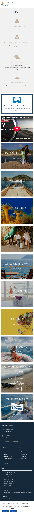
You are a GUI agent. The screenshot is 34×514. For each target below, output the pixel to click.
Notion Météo (17, 62)
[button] (31, 3)
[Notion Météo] (17, 57)
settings (13, 508)
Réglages (21, 511)
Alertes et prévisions (17, 26)
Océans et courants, (17, 82)
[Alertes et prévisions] (17, 21)
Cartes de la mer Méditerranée (17, 42)
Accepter (5, 511)
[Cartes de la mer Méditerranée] (17, 37)
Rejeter (13, 511)
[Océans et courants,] (17, 77)
